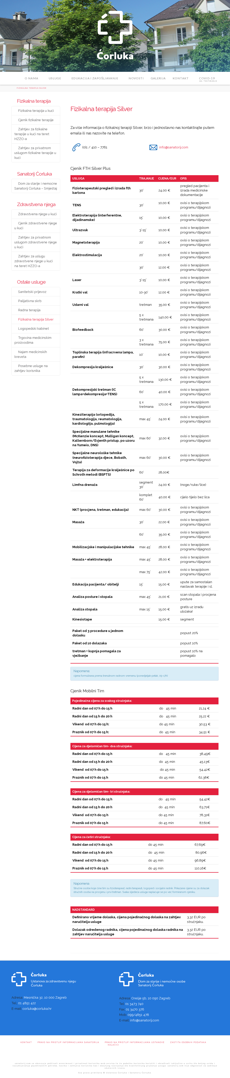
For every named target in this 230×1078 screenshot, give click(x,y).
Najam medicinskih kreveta (30, 354)
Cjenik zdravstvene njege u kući (35, 225)
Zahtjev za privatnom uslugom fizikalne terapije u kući (35, 153)
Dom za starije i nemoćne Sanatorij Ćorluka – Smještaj (35, 186)
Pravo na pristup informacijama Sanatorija (68, 1042)
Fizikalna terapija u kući (36, 111)
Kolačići (113, 1045)
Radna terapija (29, 310)
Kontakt (26, 1042)
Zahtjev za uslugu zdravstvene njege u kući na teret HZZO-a (33, 261)
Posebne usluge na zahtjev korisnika (31, 368)
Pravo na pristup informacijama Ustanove (135, 1042)
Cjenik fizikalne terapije (36, 120)
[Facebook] (115, 1053)
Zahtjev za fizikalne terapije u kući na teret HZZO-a (31, 134)
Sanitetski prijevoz (32, 292)
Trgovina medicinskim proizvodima (32, 340)
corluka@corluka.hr (37, 1009)
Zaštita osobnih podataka (188, 1042)
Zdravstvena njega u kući (37, 214)
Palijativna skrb (30, 301)
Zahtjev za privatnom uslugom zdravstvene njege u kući (35, 242)
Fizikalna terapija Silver (36, 319)
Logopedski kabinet (33, 328)
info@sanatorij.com (173, 147)
